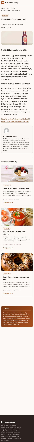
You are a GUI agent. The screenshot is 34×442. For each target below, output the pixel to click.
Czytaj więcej (7, 202)
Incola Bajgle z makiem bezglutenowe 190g (16, 278)
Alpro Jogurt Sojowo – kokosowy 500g (16, 188)
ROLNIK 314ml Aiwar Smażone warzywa (14, 232)
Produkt (5, 15)
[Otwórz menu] (31, 2)
